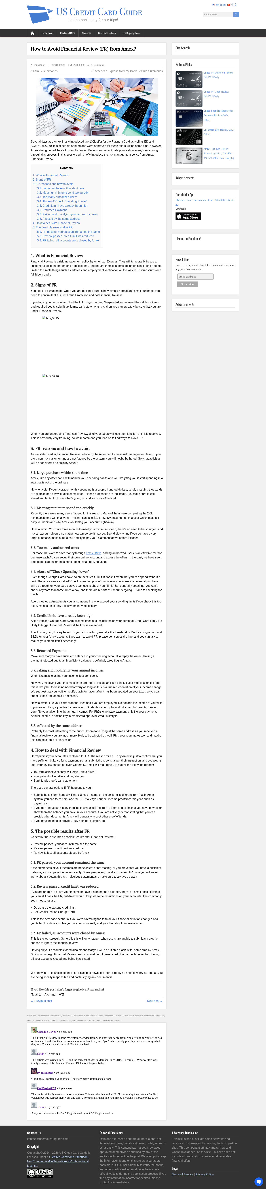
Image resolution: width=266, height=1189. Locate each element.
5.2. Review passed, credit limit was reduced (65, 236)
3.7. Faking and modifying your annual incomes (67, 214)
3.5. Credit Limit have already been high (62, 205)
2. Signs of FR (42, 179)
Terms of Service (182, 1174)
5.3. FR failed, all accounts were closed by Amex (68, 240)
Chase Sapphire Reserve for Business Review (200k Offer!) (218, 115)
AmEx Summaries (46, 71)
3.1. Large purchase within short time (60, 188)
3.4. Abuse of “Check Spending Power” (62, 201)
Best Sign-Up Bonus (131, 33)
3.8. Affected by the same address (58, 218)
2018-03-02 (79, 65)
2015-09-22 (59, 65)
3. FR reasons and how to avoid (53, 183)
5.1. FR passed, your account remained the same (68, 231)
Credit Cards (47, 33)
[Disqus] (97, 1070)
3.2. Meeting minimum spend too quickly (62, 192)
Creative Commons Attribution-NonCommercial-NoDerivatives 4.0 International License (58, 1161)
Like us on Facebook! (188, 238)
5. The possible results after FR (53, 227)
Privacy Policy (204, 1174)
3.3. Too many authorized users (57, 197)
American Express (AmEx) (112, 71)
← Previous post (41, 1000)
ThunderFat (39, 65)
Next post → (155, 1000)
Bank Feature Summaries (146, 71)
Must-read (86, 33)
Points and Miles (67, 33)
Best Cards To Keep (107, 33)
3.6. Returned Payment (52, 210)
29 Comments (97, 65)
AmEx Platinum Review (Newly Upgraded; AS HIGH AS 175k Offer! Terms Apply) (219, 153)
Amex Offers (93, 553)
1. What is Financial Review (51, 175)
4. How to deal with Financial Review (56, 223)
